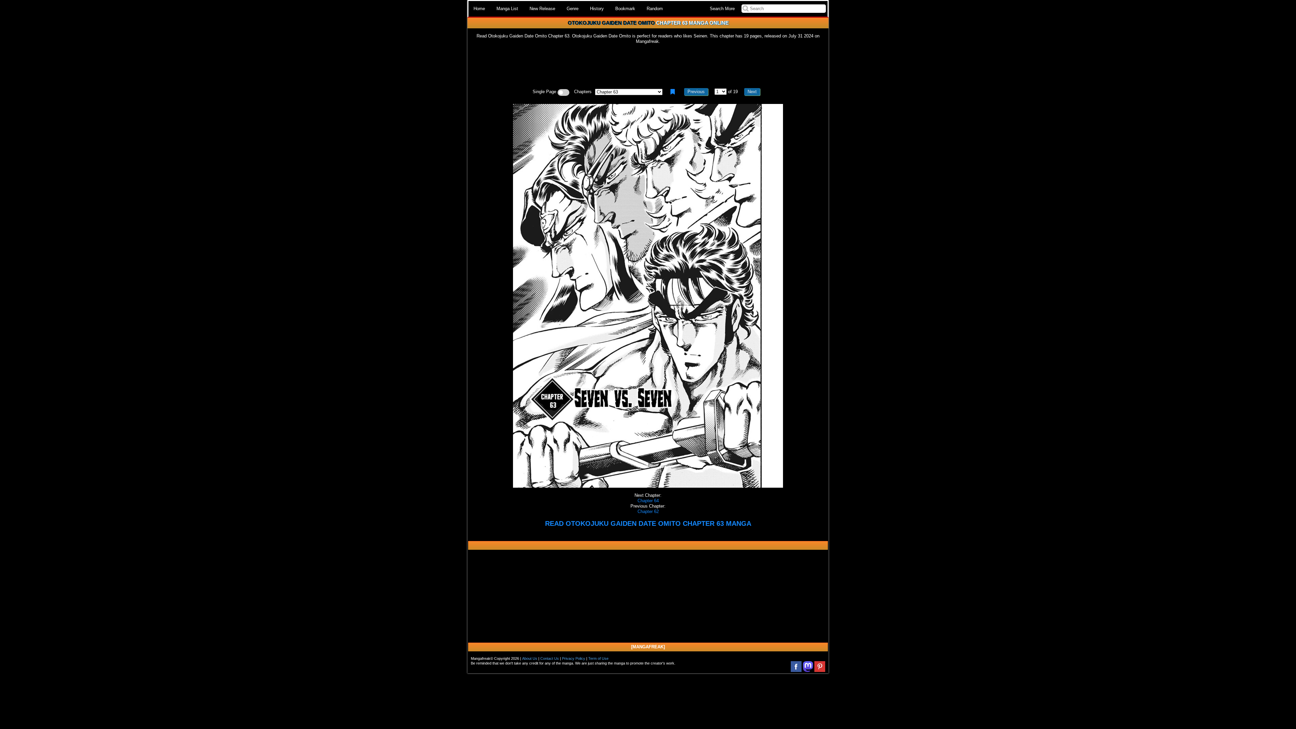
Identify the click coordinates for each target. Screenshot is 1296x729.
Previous (696, 91)
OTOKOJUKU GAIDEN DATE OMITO (611, 23)
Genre (572, 8)
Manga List (507, 8)
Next (752, 91)
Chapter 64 (648, 500)
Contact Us (549, 658)
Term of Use (598, 658)
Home (479, 8)
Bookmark (625, 8)
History (597, 8)
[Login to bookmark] (673, 92)
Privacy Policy (573, 658)
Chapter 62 (648, 511)
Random (655, 8)
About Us (529, 658)
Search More (722, 8)
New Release (542, 8)
